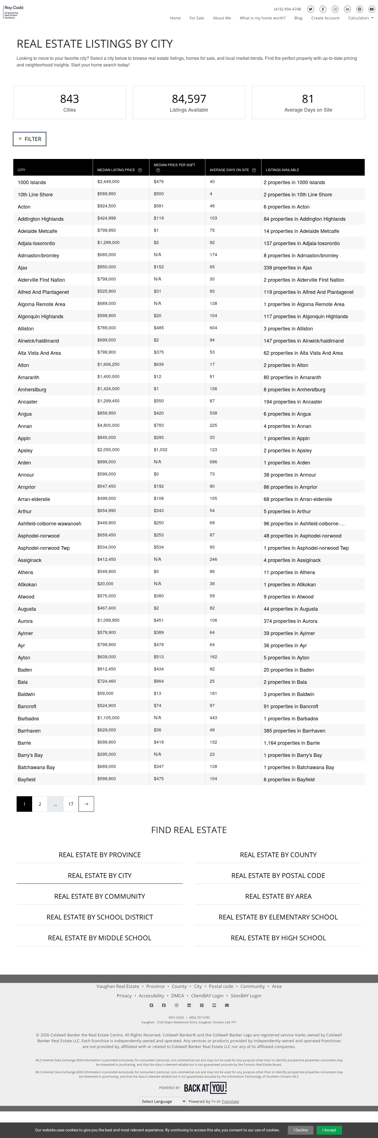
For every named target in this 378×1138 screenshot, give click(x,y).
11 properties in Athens (289, 572)
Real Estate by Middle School (99, 937)
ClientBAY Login (207, 996)
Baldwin (26, 693)
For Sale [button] (197, 17)
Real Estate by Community (99, 896)
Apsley (25, 450)
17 (70, 804)
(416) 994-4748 (287, 9)
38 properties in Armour (290, 474)
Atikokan (27, 584)
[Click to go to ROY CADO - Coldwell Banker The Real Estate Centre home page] (13, 12)
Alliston (26, 328)
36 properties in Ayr (285, 645)
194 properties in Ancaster (293, 401)
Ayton (24, 657)
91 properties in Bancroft (291, 706)
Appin (24, 437)
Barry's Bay (30, 754)
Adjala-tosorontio (36, 242)
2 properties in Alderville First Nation (304, 279)
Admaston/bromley (38, 255)
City (198, 986)
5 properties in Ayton (286, 657)
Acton (24, 206)
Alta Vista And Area (39, 352)
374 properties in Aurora (290, 620)
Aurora (25, 620)
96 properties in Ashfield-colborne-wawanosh (302, 523)
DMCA (177, 996)
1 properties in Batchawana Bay (299, 766)
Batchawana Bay (36, 766)
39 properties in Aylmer (289, 632)
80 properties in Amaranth (292, 377)
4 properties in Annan (287, 425)
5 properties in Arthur (287, 511)
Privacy (124, 996)
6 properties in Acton (287, 206)
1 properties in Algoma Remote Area (304, 303)
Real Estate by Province (100, 854)
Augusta (27, 608)
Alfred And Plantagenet (43, 291)
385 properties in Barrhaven (294, 730)
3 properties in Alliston (288, 328)
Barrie (24, 742)
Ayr (21, 645)
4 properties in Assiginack (292, 559)
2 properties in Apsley (288, 450)
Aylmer (25, 632)
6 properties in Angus (287, 413)
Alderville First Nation (41, 279)
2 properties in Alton (286, 364)
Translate (230, 1101)
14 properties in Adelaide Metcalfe (301, 230)
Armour (26, 474)
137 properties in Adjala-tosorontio (302, 242)
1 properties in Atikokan (290, 584)
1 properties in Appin (287, 437)
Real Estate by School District (99, 916)
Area (277, 986)
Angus (25, 413)
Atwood (26, 596)
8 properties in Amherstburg (294, 389)
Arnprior (26, 486)
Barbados (28, 718)
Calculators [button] (359, 17)
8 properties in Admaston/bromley (301, 255)
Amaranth (28, 377)
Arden (24, 462)
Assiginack (30, 559)
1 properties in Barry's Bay (293, 754)
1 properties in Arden (287, 462)
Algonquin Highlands (40, 316)
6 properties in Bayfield (289, 779)
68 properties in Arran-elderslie (298, 498)
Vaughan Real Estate (118, 986)
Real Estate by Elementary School (278, 916)
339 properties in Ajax (288, 267)
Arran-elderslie (34, 498)
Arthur (25, 511)
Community (252, 986)
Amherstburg (32, 389)
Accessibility (151, 996)
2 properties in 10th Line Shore (298, 194)
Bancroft (27, 706)
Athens (25, 572)
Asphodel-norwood (38, 535)
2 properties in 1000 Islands (294, 182)
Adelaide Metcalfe (37, 230)
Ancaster (27, 401)
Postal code (221, 986)
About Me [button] (222, 17)
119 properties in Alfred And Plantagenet (309, 291)
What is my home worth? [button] (263, 17)
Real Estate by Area (278, 896)
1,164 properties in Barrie (292, 742)
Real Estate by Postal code (278, 875)
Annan (25, 425)
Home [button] (175, 17)
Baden (25, 669)
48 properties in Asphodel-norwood (302, 535)
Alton (23, 364)
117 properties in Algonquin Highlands (306, 316)
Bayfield (26, 779)
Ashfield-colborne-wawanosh (49, 523)
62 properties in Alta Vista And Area (303, 352)
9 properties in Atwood (289, 596)
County (179, 986)
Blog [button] (298, 17)
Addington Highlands (41, 218)
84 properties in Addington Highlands (305, 218)
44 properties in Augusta (291, 608)
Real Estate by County (278, 854)
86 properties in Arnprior (290, 486)
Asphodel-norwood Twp (44, 547)
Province (155, 986)
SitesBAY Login (246, 996)
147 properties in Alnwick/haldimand (304, 340)
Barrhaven (29, 730)
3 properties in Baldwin (289, 693)
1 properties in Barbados (291, 718)
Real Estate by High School (278, 937)
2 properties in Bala (285, 681)
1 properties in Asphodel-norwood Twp (306, 547)
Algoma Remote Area (41, 303)
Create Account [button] (325, 17)
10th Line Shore (35, 194)
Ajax (22, 267)
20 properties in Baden (289, 669)
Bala (23, 681)
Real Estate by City (99, 875)
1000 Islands (32, 182)
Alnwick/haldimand (38, 340)
